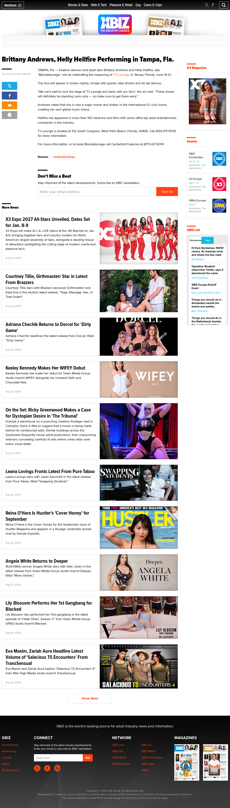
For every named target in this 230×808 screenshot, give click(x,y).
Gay (138, 5)
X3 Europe (195, 179)
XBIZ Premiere (121, 764)
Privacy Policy (10, 770)
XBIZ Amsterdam (196, 155)
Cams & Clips (153, 5)
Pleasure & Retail (121, 5)
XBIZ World (119, 757)
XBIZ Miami (148, 751)
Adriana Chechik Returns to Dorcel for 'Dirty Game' (48, 327)
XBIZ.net (193, 230)
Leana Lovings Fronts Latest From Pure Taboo (50, 471)
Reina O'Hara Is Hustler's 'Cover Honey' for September (47, 516)
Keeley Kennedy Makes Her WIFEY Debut (45, 368)
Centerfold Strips (64, 157)
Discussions (195, 240)
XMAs (145, 770)
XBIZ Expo (147, 764)
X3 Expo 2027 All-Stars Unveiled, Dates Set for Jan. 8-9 (48, 222)
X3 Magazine (196, 67)
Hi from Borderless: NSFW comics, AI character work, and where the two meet (208, 251)
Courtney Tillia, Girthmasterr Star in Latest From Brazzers (47, 279)
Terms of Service (151, 798)
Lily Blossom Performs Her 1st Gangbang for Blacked (49, 606)
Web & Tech (99, 5)
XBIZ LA (146, 745)
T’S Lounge (121, 74)
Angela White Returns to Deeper (37, 561)
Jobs (207, 240)
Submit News (10, 745)
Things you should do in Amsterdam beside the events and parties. (207, 303)
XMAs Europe (197, 200)
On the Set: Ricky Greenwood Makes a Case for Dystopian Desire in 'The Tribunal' (48, 413)
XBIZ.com (118, 745)
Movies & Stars (78, 5)
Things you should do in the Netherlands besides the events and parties (207, 321)
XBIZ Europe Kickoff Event (204, 286)
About (6, 764)
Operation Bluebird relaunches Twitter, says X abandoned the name (207, 269)
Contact (7, 757)
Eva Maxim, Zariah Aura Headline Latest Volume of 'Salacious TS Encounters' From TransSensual (47, 657)
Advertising (9, 751)
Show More (90, 698)
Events (192, 141)
